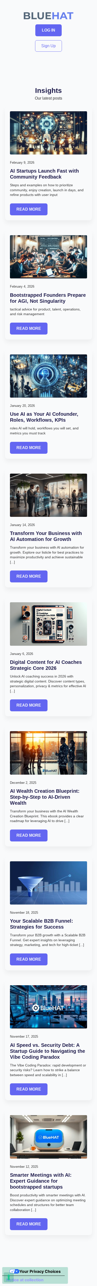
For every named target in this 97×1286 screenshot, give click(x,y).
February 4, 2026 (22, 286)
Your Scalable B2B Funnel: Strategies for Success (41, 924)
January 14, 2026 (22, 525)
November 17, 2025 (24, 1036)
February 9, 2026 (22, 162)
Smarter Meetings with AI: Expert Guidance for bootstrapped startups (41, 1181)
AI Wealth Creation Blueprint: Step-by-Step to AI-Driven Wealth (45, 797)
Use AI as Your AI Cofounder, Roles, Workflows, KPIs (44, 417)
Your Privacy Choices (40, 1271)
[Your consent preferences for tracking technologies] (8, 1277)
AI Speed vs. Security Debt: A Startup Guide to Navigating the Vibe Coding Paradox (47, 1051)
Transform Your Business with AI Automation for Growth (46, 536)
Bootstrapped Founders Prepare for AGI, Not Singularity (48, 298)
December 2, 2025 (23, 783)
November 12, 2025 (24, 1167)
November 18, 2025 (24, 912)
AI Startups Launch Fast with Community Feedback (44, 174)
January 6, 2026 (21, 654)
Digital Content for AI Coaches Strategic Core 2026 (46, 665)
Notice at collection (25, 1279)
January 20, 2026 (22, 406)
